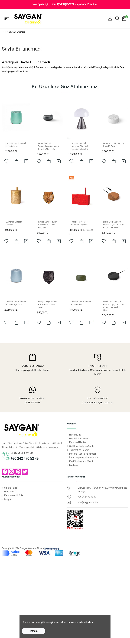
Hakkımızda (75, 434)
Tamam (34, 630)
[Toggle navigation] (6, 18)
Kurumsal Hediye (77, 442)
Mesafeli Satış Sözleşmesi (82, 454)
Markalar (73, 465)
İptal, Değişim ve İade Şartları (83, 457)
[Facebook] (5, 472)
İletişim (8, 499)
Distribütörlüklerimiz (79, 438)
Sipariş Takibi (10, 488)
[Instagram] (12, 472)
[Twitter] (25, 472)
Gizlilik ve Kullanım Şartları (82, 446)
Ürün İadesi (10, 491)
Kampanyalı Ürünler (14, 495)
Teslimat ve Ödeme (79, 450)
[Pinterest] (18, 472)
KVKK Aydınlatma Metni (81, 461)
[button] (110, 18)
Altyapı (40, 548)
